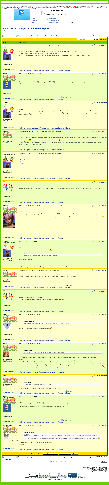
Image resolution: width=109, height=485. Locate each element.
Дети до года (17, 7)
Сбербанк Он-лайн (84, 7)
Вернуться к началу (8, 69)
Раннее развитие (25, 7)
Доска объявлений (94, 7)
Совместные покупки (60, 7)
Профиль (34, 20)
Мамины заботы (49, 35)
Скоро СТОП (76, 7)
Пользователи (52, 18)
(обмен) (33, 8)
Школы (41, 7)
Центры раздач (103, 7)
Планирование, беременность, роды (8, 7)
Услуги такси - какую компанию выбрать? (26, 28)
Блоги (33, 22)
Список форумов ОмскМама (34, 35)
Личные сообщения (54, 20)
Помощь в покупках (61, 35)
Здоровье (50, 7)
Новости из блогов (54, 22)
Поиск (33, 18)
